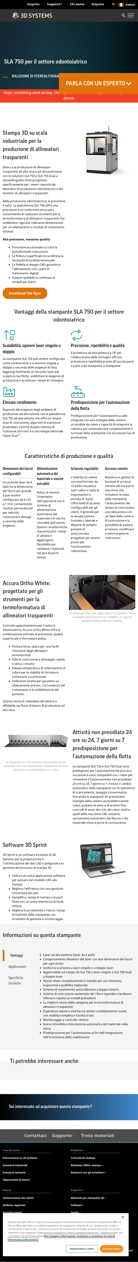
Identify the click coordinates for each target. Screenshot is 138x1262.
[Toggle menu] (130, 15)
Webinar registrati (14, 1205)
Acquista (97, 4)
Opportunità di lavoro (16, 1179)
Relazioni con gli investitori (87, 1172)
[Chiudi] (123, 1217)
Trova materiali (97, 1135)
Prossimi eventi (12, 1212)
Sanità (75, 1212)
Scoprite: (33, 4)
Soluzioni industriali (15, 1165)
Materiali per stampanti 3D (87, 1198)
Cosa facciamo (11, 1150)
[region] (66, 1234)
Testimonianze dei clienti (18, 1198)
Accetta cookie (112, 1248)
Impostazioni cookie (82, 1248)
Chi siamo (77, 4)
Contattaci (35, 1135)
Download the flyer (25, 293)
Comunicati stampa (83, 1158)
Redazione (77, 1150)
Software (76, 1205)
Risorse (7, 1190)
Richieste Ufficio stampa (86, 1165)
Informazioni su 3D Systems (20, 1158)
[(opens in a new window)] (113, 4)
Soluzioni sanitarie (14, 1172)
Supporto (53, 4)
